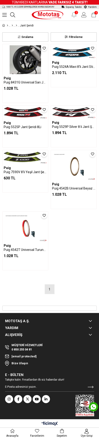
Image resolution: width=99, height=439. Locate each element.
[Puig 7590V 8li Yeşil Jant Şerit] (25, 157)
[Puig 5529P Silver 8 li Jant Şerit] (73, 112)
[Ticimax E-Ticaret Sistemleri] (49, 424)
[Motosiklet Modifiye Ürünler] (16, 25)
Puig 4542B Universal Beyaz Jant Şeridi (73, 188)
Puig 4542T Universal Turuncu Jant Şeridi (25, 250)
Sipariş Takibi (74, 7)
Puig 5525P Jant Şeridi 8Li (22, 127)
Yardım (92, 7)
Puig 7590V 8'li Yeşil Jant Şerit (25, 172)
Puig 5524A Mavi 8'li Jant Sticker (73, 67)
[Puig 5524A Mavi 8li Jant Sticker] (73, 51)
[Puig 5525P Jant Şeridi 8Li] (25, 113)
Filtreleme (76, 37)
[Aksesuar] (12, 25)
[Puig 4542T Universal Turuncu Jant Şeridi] (25, 227)
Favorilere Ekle (44, 48)
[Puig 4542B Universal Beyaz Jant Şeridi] (73, 165)
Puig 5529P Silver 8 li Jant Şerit (73, 127)
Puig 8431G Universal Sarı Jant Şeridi (25, 82)
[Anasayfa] (7, 25)
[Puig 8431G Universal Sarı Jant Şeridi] (25, 59)
